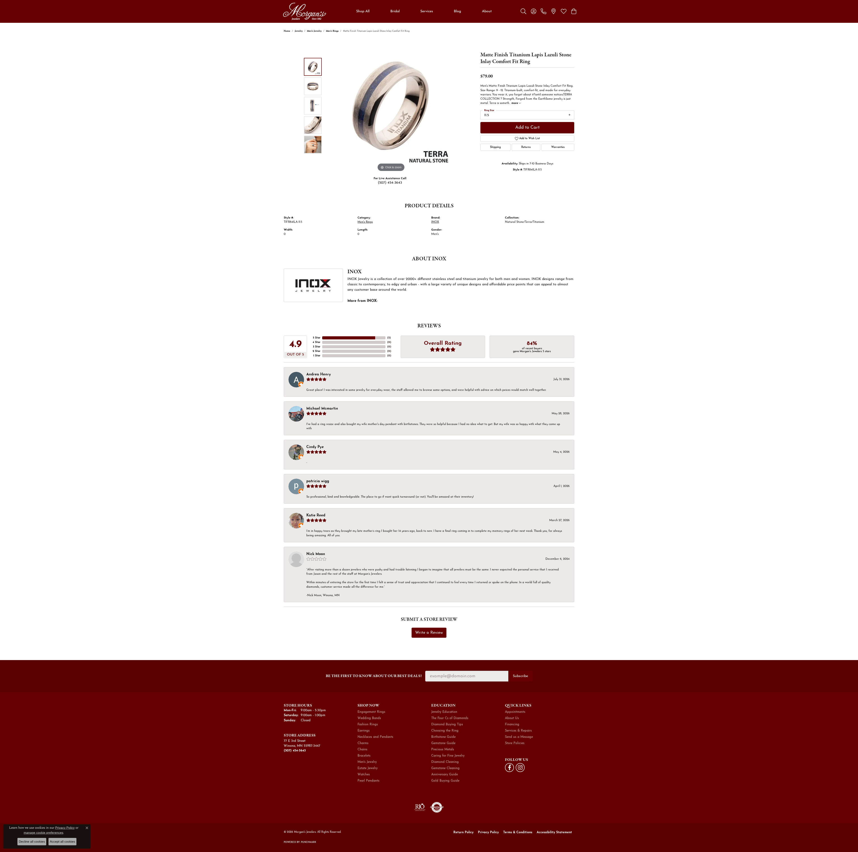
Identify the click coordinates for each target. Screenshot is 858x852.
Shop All (363, 11)
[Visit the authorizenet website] (437, 807)
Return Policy (463, 832)
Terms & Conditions (517, 832)
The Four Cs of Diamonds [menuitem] (449, 718)
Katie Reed (315, 515)
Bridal (395, 11)
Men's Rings (332, 31)
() (389, 338)
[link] (543, 11)
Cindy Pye (315, 447)
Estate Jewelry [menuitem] (368, 768)
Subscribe (520, 676)
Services (426, 11)
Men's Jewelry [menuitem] (367, 762)
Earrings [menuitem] (364, 730)
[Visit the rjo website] (419, 807)
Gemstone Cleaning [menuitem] (445, 768)
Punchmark (308, 842)
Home (287, 31)
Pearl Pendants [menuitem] (368, 781)
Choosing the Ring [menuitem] (444, 730)
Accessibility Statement (554, 832)
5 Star (316, 338)
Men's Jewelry (314, 31)
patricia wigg (317, 481)
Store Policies (514, 743)
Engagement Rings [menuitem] (371, 712)
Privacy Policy (488, 832)
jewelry (299, 31)
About (487, 11)
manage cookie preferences (43, 832)
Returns (526, 147)
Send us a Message (519, 737)
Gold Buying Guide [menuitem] (445, 781)
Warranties (558, 147)
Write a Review (429, 633)
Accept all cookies (62, 841)
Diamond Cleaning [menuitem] (445, 762)
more (515, 103)
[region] (391, 106)
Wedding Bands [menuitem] (369, 718)
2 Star (316, 351)
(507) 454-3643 (390, 183)
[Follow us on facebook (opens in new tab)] (509, 767)
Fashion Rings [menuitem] (368, 724)
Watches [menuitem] (364, 774)
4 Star (316, 342)
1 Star (316, 355)
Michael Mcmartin (322, 408)
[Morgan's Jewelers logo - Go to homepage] (304, 11)
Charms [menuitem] (363, 743)
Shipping (495, 147)
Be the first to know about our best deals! (374, 675)
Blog (457, 11)
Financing (512, 724)
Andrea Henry (318, 374)
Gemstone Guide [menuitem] (443, 743)
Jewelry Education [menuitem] (444, 712)
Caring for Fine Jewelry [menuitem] (448, 755)
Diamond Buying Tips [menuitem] (447, 724)
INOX (435, 222)
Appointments (515, 712)
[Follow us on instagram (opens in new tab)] (520, 767)
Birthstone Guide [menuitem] (443, 737)
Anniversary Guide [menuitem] (444, 774)
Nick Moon (315, 554)
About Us (512, 718)
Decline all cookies (32, 841)
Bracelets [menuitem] (364, 755)
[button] (523, 11)
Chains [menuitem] (362, 749)
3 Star (316, 346)
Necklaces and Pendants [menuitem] (375, 737)
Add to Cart (527, 127)
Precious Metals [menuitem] (442, 749)
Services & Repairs (518, 730)
